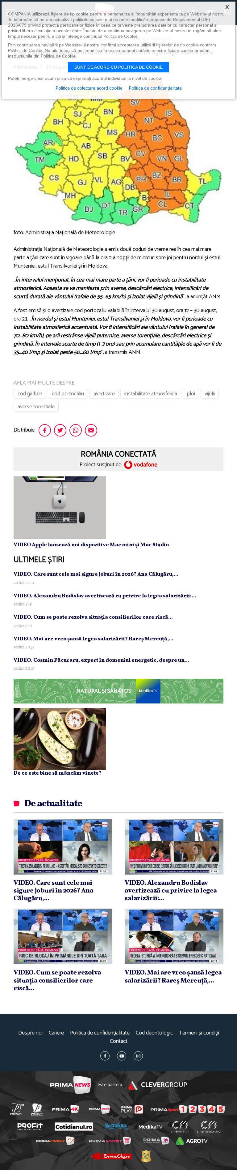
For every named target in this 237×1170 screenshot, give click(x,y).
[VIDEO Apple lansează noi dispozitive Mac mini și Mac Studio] (60, 507)
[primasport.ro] (188, 1109)
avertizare (104, 393)
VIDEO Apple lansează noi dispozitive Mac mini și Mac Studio (91, 544)
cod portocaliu (68, 393)
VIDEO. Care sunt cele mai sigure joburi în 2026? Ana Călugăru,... (96, 574)
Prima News (70, 1085)
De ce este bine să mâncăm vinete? (58, 773)
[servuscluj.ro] (111, 1155)
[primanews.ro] (99, 1109)
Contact (118, 1041)
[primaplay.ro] (132, 1109)
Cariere (56, 1033)
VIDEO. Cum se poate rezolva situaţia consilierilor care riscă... (93, 617)
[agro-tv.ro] (192, 1141)
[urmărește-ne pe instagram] (138, 1055)
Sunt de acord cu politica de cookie (118, 67)
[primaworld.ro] (156, 1141)
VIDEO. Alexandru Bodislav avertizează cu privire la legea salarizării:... (105, 596)
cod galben (30, 393)
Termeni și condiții (199, 1033)
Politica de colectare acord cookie (89, 88)
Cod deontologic (154, 1033)
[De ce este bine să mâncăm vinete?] (60, 739)
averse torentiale (36, 406)
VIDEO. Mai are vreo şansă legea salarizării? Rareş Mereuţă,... (93, 639)
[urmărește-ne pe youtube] (121, 1055)
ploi (191, 393)
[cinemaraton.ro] (180, 1127)
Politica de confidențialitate (100, 1033)
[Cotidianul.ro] (74, 1126)
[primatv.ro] (17, 1109)
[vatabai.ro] (145, 1156)
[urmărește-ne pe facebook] (105, 1055)
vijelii (210, 393)
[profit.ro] (30, 1126)
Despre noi (30, 1033)
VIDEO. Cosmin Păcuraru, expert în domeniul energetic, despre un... (101, 660)
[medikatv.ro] (151, 1127)
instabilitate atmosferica (150, 393)
